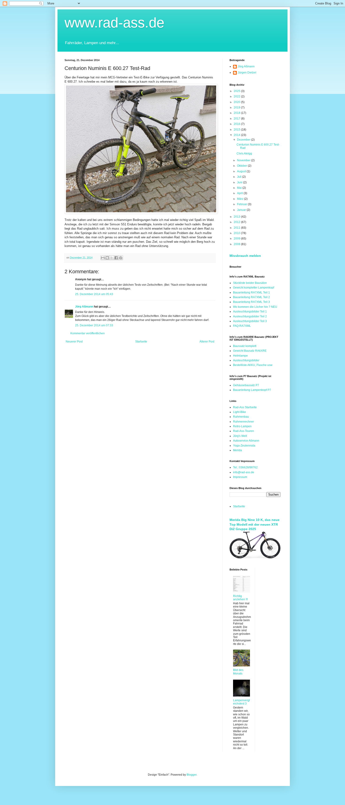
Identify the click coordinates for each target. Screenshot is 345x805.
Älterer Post (206, 341)
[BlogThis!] (107, 257)
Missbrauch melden (245, 256)
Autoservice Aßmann (246, 440)
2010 (237, 233)
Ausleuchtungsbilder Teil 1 (250, 311)
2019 (237, 107)
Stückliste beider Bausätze (250, 283)
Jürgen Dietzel (247, 72)
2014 (237, 135)
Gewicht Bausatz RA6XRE (250, 350)
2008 (237, 244)
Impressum (240, 477)
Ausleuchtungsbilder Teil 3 (250, 321)
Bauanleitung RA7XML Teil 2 (251, 297)
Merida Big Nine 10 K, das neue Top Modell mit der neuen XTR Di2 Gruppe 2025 (255, 524)
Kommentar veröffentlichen (87, 333)
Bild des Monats (238, 671)
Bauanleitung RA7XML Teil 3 (251, 302)
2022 (237, 96)
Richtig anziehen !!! (240, 597)
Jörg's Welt (240, 436)
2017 (237, 118)
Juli (239, 176)
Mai (239, 187)
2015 (237, 129)
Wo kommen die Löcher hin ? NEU (255, 306)
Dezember (244, 139)
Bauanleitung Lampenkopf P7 (252, 390)
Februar (242, 204)
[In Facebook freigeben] (116, 257)
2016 (237, 124)
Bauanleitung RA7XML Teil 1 (251, 292)
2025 (237, 91)
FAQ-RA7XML (242, 325)
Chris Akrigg (244, 153)
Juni (240, 182)
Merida (237, 450)
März (240, 198)
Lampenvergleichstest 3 (241, 702)
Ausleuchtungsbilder (246, 360)
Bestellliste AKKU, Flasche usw (252, 365)
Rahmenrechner (243, 421)
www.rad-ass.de (114, 23)
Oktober (242, 165)
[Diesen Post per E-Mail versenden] (102, 257)
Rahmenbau (241, 416)
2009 (237, 238)
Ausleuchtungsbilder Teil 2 (250, 316)
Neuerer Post (74, 341)
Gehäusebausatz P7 (246, 385)
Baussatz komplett (244, 346)
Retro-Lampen (242, 426)
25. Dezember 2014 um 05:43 (94, 294)
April (240, 193)
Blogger (191, 774)
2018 (237, 113)
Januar (242, 210)
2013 (237, 216)
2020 (237, 102)
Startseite (141, 341)
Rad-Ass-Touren (243, 431)
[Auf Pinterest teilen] (120, 257)
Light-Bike (239, 412)
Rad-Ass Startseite (245, 407)
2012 (237, 222)
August (242, 171)
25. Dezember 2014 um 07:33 (94, 325)
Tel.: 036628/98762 (245, 467)
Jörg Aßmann (84, 306)
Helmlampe (240, 355)
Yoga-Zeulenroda (244, 445)
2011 (237, 227)
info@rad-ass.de (243, 472)
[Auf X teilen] (111, 257)
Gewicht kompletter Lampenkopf (253, 287)
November (244, 160)
